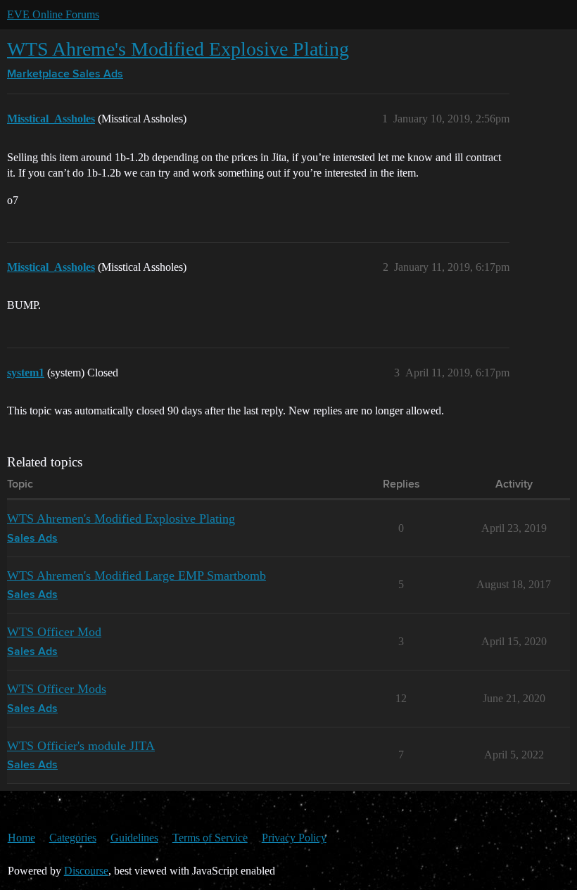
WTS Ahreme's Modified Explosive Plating (178, 49)
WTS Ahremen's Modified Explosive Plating (121, 518)
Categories (72, 838)
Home (21, 838)
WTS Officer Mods (56, 689)
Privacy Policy (294, 838)
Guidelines (134, 838)
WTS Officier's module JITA (81, 746)
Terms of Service (210, 838)
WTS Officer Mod (54, 632)
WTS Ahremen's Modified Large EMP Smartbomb (136, 575)
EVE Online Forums (53, 14)
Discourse (86, 871)
